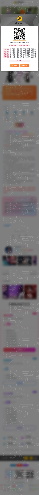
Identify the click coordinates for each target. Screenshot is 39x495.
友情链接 (24, 66)
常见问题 (14, 66)
